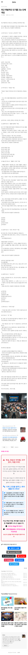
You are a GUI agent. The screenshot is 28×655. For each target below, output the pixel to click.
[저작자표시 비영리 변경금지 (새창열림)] (16, 447)
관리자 (19, 652)
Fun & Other (3, 571)
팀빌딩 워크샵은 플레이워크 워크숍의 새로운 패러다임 (9, 428)
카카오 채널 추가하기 (15, 526)
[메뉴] (2, 2)
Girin (14, 2)
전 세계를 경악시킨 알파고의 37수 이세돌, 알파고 (9, 585)
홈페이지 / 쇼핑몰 (15, 548)
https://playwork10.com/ (8, 426)
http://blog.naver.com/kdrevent (9, 435)
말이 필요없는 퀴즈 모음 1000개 (6, 576)
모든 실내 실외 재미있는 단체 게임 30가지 (8, 584)
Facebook (20, 560)
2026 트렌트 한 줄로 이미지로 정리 (7, 577)
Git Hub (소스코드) (9, 556)
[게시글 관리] (8, 447)
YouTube (22, 556)
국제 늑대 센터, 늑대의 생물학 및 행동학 (7, 573)
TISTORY (14, 652)
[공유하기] (6, 447)
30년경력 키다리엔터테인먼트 (10, 437)
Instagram (9, 560)
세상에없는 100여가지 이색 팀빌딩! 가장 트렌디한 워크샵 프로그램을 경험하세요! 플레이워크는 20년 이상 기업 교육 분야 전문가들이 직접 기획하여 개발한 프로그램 (10, 430)
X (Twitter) (15, 564)
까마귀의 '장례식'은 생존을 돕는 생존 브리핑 (8, 574)
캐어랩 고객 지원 (5, 451)
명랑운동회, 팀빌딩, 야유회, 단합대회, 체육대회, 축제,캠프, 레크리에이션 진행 (10, 439)
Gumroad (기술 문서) (15, 552)
